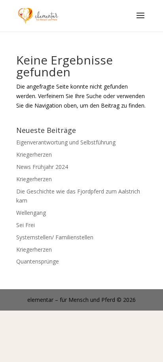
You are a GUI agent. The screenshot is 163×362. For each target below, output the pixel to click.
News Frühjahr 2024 (42, 167)
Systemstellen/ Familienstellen (54, 237)
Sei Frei (25, 225)
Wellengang (31, 212)
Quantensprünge (37, 261)
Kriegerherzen (34, 154)
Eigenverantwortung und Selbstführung (66, 142)
